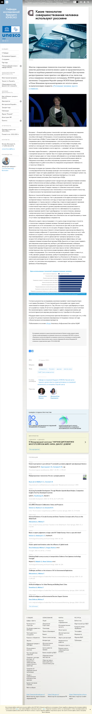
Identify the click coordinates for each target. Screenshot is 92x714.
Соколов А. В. (49, 482)
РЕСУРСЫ (78, 617)
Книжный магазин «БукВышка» (80, 627)
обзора (48, 323)
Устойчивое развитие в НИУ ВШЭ (33, 629)
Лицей (44, 620)
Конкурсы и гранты (64, 645)
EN (77, 2)
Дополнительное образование (48, 644)
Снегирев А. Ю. (57, 467)
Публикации (5, 111)
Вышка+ (45, 634)
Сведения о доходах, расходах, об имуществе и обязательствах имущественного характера (33, 662)
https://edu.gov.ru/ (53, 694)
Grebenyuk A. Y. (40, 535)
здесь (17, 709)
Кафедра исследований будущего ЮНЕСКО (11, 13)
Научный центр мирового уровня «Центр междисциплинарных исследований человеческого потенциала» (56, 382)
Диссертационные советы (64, 633)
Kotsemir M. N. (49, 508)
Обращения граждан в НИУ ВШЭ (33, 644)
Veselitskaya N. (38, 496)
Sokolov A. (32, 508)
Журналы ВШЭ (79, 637)
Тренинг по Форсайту (8, 81)
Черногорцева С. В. (46, 467)
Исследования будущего (9, 56)
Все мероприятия (34, 449)
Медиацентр (78, 634)
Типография (78, 631)
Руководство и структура (31, 624)
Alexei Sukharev (47, 561)
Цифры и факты (31, 620)
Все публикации (33, 606)
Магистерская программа (9, 78)
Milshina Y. (41, 521)
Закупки (29, 640)
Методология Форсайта (9, 104)
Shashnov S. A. (40, 508)
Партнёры (5, 62)
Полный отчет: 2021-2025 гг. (10, 134)
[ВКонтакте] (30, 351)
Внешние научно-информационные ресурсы (64, 649)
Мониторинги (63, 630)
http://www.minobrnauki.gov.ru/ (36, 694)
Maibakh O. (38, 561)
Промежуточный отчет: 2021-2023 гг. (9, 130)
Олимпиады (46, 628)
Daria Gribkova (33, 599)
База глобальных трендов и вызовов (10, 97)
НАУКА (61, 617)
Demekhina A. (33, 587)
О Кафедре (5, 53)
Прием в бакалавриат (49, 631)
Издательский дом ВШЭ (81, 624)
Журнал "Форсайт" (7, 114)
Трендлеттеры (6, 107)
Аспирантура (46, 640)
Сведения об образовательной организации (32, 670)
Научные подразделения (63, 621)
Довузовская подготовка (46, 624)
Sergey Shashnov (51, 547)
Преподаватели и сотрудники (32, 633)
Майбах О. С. (40, 482)
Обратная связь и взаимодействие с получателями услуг (48, 661)
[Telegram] (32, 351)
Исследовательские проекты (64, 626)
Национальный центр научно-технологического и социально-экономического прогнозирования (70, 427)
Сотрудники (5, 59)
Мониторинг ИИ (7, 117)
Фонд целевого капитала (31, 649)
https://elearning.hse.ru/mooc (78, 694)
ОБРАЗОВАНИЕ (47, 617)
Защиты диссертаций (65, 637)
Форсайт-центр (60, 384)
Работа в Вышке (31, 687)
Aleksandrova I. (33, 521)
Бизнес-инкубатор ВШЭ (49, 652)
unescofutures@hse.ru (8, 149)
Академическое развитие (63, 641)
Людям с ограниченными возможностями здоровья (31, 677)
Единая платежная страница (32, 683)
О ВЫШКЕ (30, 617)
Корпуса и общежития (33, 637)
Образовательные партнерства (48, 656)
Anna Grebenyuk (34, 547)
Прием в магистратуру (49, 637)
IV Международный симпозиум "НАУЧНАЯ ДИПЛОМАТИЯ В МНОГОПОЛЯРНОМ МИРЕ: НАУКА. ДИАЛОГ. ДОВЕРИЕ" (51, 443)
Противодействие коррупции (32, 653)
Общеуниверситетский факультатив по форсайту (9, 85)
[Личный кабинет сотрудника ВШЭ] (84, 2)
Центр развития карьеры (47, 648)
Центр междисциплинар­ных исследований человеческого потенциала (42, 426)
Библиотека (78, 620)
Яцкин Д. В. (32, 482)
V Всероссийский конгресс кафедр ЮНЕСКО (10, 66)
